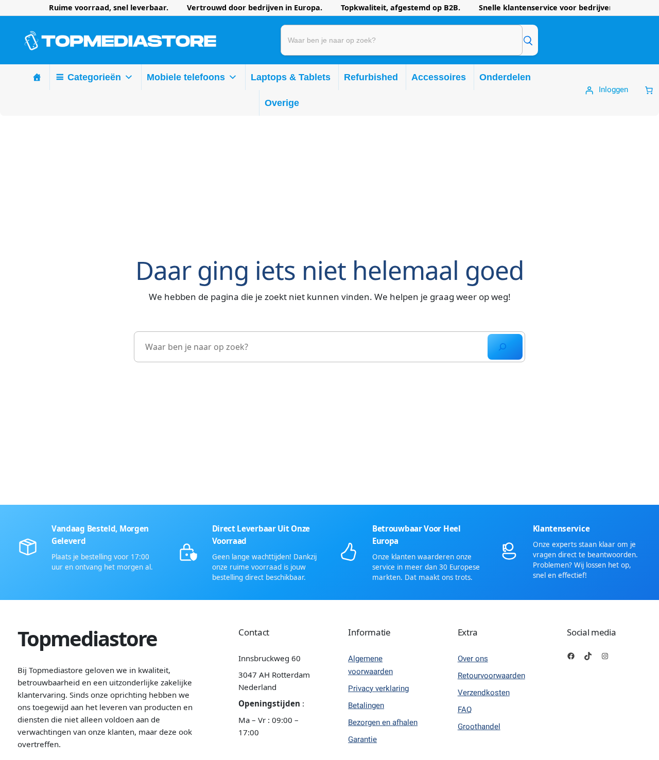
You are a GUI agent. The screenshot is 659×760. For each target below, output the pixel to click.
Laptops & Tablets (291, 77)
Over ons (473, 658)
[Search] (505, 347)
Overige (282, 103)
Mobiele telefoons (186, 77)
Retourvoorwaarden (491, 675)
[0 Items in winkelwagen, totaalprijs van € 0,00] (649, 90)
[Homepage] (37, 77)
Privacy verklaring (378, 688)
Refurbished (371, 77)
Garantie (362, 739)
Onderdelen (505, 77)
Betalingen (366, 705)
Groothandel (479, 726)
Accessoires (438, 77)
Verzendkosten (484, 692)
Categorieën (94, 77)
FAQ (465, 709)
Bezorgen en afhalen (383, 722)
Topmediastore (87, 638)
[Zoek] (528, 40)
